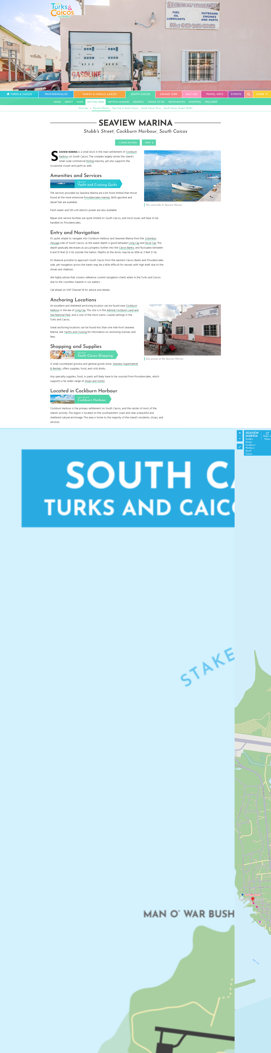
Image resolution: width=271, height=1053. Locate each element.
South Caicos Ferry (151, 108)
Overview (83, 108)
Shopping (195, 102)
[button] (252, 899)
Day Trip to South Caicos (125, 108)
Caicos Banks (126, 248)
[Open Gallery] (182, 201)
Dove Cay (150, 243)
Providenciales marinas (97, 198)
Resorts (138, 102)
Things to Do (156, 102)
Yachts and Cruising (75, 332)
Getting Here (95, 102)
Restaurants (177, 102)
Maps (80, 102)
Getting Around (118, 102)
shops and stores (95, 381)
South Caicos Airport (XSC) (178, 108)
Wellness (211, 102)
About (69, 102)
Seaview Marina (101, 108)
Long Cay (134, 243)
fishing (90, 161)
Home (57, 102)
